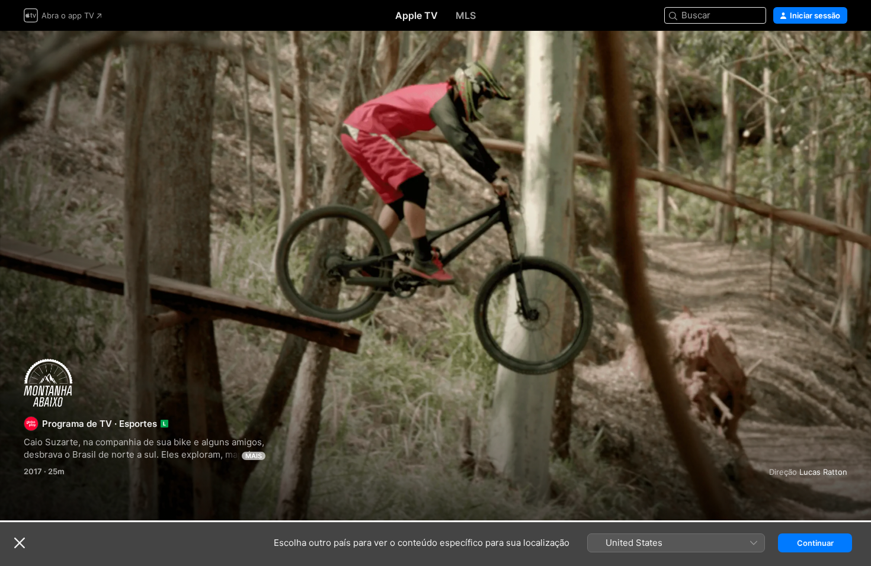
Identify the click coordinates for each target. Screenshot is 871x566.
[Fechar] (19, 543)
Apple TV (416, 15)
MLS (466, 15)
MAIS (253, 456)
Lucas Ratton (823, 472)
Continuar (815, 543)
